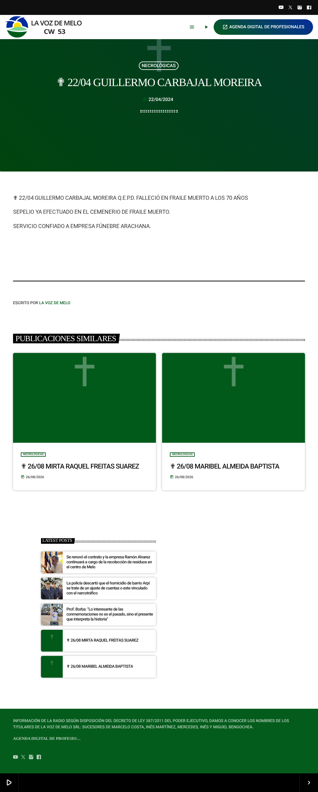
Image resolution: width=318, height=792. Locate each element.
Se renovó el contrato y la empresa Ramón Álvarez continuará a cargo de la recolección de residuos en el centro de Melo (109, 562)
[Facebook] (309, 8)
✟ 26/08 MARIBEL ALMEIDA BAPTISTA (224, 466)
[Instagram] (299, 8)
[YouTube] (281, 8)
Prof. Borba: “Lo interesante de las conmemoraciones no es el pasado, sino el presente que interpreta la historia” (109, 614)
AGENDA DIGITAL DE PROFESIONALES (263, 27)
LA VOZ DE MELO (54, 303)
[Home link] (46, 27)
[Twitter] (290, 8)
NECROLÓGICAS (158, 65)
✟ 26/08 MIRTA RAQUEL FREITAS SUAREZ (80, 466)
